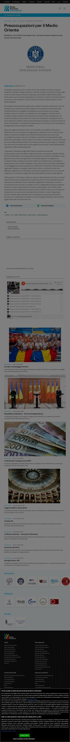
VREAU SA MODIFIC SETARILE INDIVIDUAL (24, 738)
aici (51, 708)
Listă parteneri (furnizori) (8, 731)
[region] (35, 715)
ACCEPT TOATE (24, 735)
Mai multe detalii (32, 699)
